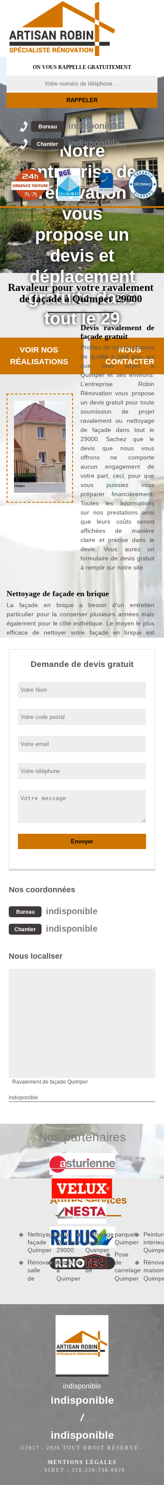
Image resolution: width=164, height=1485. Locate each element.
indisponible (79, 126)
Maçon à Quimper (63, 1270)
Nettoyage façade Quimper (35, 1242)
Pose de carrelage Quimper (122, 1266)
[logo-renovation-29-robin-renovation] (62, 28)
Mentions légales (82, 1462)
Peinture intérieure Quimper (150, 1242)
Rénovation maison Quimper (150, 1270)
